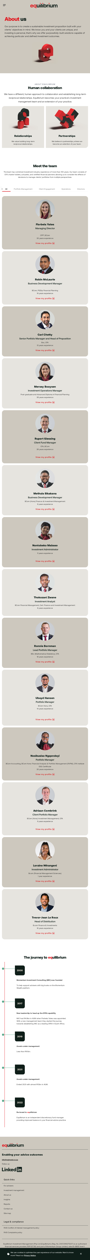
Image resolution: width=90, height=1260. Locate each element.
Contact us (8, 1209)
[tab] (6, 189)
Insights (7, 1199)
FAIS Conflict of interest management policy (21, 1228)
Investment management (14, 1190)
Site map (7, 1213)
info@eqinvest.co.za (10, 1160)
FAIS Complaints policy (13, 1232)
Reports (7, 1204)
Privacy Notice (30, 1255)
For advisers (8, 1186)
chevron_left (2, 189)
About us (7, 1195)
